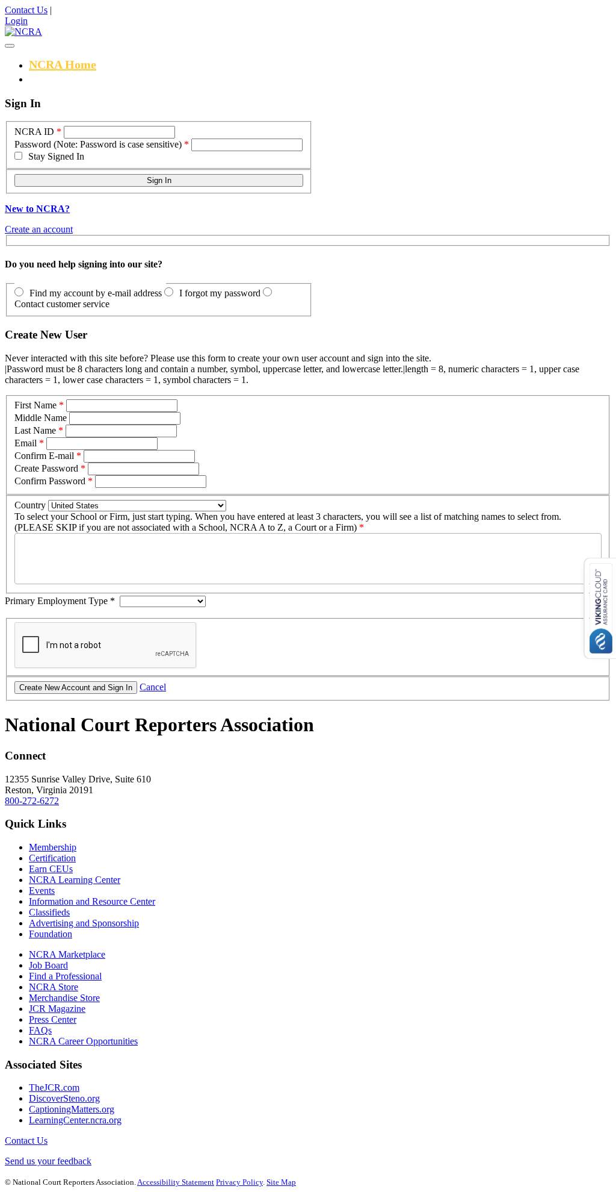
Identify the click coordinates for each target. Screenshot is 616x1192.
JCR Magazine (57, 1008)
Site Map (281, 1182)
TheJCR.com (54, 1087)
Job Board (48, 965)
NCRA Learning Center (74, 880)
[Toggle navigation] (9, 46)
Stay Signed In (56, 156)
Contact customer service (61, 304)
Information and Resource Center (92, 901)
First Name (35, 405)
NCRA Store (53, 987)
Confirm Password (49, 481)
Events (42, 890)
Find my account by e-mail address (95, 293)
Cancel (153, 687)
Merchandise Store (64, 998)
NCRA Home (62, 64)
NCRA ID (34, 131)
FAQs (40, 1030)
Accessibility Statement (175, 1182)
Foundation (50, 934)
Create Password (46, 468)
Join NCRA (58, 78)
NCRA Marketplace (67, 954)
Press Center (52, 1019)
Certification (52, 858)
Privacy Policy (239, 1182)
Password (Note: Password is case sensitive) (98, 144)
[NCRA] (23, 32)
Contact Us (26, 10)
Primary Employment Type (60, 601)
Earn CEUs (51, 869)
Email (25, 443)
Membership (52, 847)
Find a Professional (65, 976)
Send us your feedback (48, 1161)
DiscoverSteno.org (64, 1098)
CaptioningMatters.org (71, 1109)
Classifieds (49, 912)
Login (16, 21)
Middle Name (40, 418)
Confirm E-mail (44, 456)
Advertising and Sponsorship (84, 923)
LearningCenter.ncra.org (75, 1120)
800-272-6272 (32, 801)
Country (30, 505)
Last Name (35, 430)
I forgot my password (219, 293)
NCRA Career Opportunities (83, 1041)
